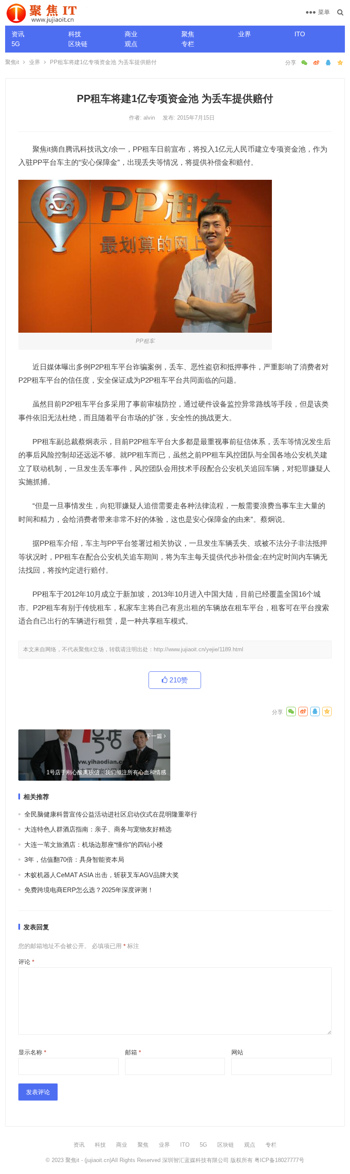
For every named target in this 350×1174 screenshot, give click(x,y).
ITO (300, 34)
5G (16, 43)
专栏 (187, 43)
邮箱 (133, 1052)
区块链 (78, 43)
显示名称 (32, 1052)
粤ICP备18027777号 (279, 1160)
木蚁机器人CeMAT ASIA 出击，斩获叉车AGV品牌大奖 (101, 874)
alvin (150, 117)
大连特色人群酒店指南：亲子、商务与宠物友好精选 (98, 829)
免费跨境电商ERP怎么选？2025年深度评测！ (89, 889)
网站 (237, 1052)
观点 (131, 43)
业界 (244, 34)
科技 (74, 34)
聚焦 (187, 34)
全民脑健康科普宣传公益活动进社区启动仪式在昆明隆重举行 (110, 814)
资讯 (18, 34)
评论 (26, 961)
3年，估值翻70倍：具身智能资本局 (74, 859)
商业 (131, 34)
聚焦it (12, 62)
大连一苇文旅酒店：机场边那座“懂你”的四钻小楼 (93, 844)
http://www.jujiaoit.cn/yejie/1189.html (198, 649)
